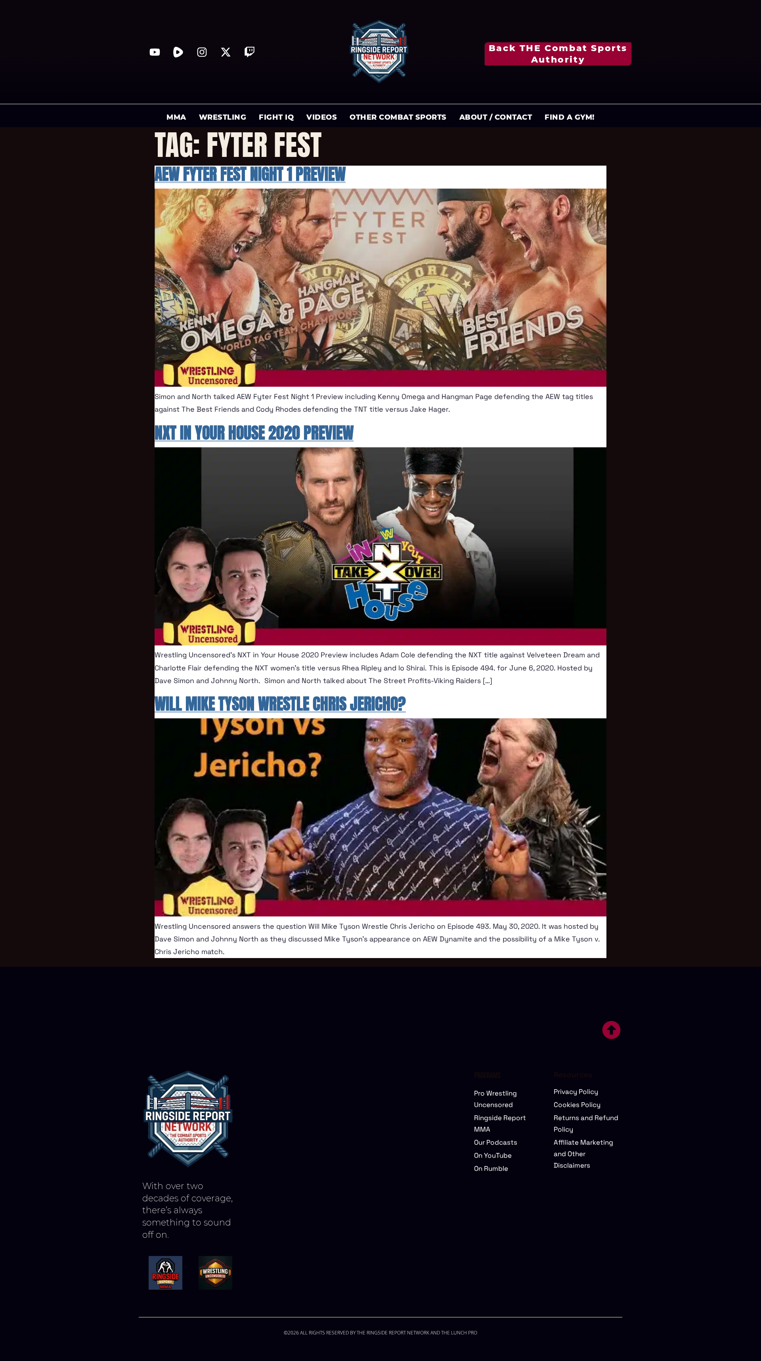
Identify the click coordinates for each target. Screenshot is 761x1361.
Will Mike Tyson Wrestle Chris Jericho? (280, 704)
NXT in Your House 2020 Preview (254, 433)
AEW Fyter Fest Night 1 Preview (250, 174)
